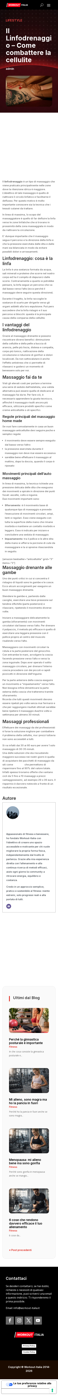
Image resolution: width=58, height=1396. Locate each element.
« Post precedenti (20, 1250)
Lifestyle (14, 20)
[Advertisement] (29, 146)
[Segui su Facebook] (10, 1321)
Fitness (13, 1046)
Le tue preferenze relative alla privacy (32, 1384)
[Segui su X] (28, 1321)
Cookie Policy (29, 1352)
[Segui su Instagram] (19, 1321)
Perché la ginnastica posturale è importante (26, 1041)
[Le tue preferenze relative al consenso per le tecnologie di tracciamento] (52, 1390)
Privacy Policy (29, 1346)
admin (10, 68)
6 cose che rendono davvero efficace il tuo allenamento (25, 1223)
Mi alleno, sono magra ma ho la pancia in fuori (28, 1101)
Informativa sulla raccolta (20, 1391)
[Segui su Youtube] (38, 1321)
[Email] (8, 906)
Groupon (19, 764)
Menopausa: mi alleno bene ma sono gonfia (25, 1161)
